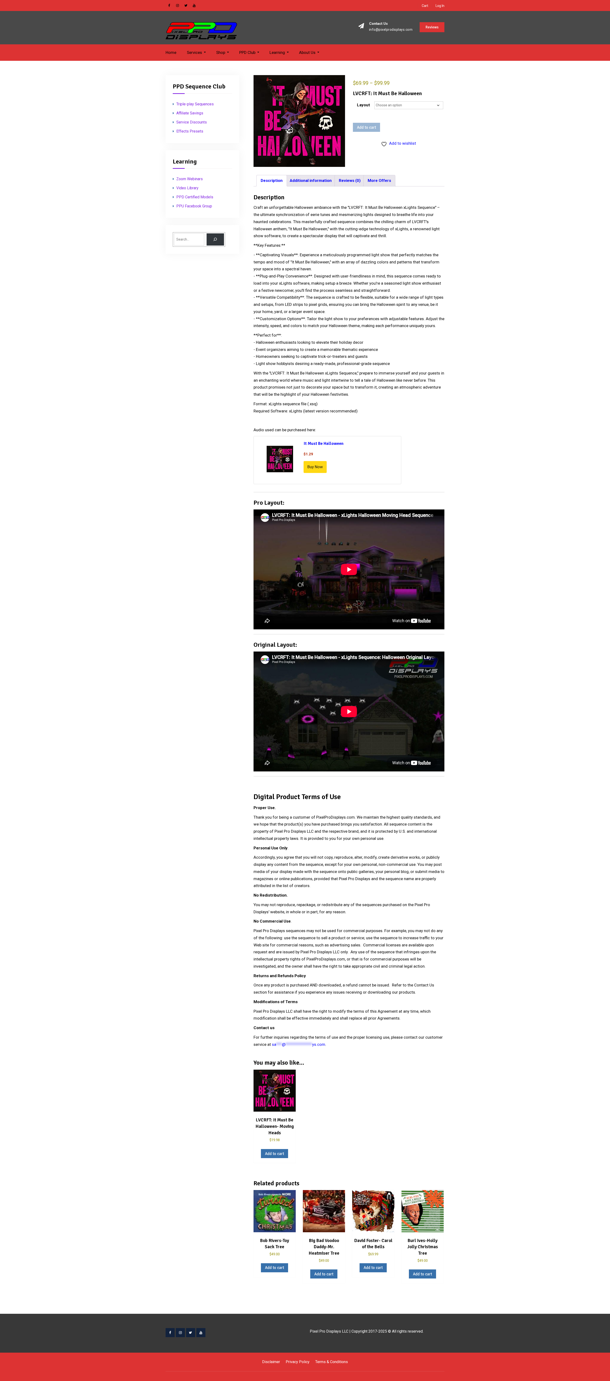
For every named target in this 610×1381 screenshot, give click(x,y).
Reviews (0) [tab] (350, 180)
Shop (220, 52)
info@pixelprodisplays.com (391, 29)
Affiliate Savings (189, 113)
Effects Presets (189, 131)
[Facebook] (170, 1332)
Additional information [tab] (311, 180)
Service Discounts (191, 122)
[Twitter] (190, 1332)
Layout (363, 105)
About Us (307, 52)
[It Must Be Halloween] (280, 460)
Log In (440, 6)
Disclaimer (271, 1362)
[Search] (215, 239)
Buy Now (315, 466)
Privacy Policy (298, 1362)
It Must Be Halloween (324, 443)
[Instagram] (180, 1332)
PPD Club (247, 52)
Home (171, 52)
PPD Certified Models (194, 197)
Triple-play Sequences (195, 104)
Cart (425, 6)
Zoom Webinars (189, 179)
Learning (277, 52)
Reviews (432, 27)
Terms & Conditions (331, 1362)
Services (194, 52)
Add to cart (366, 127)
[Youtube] (200, 1332)
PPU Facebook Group (194, 206)
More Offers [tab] (379, 180)
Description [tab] (272, 180)
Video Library (187, 188)
